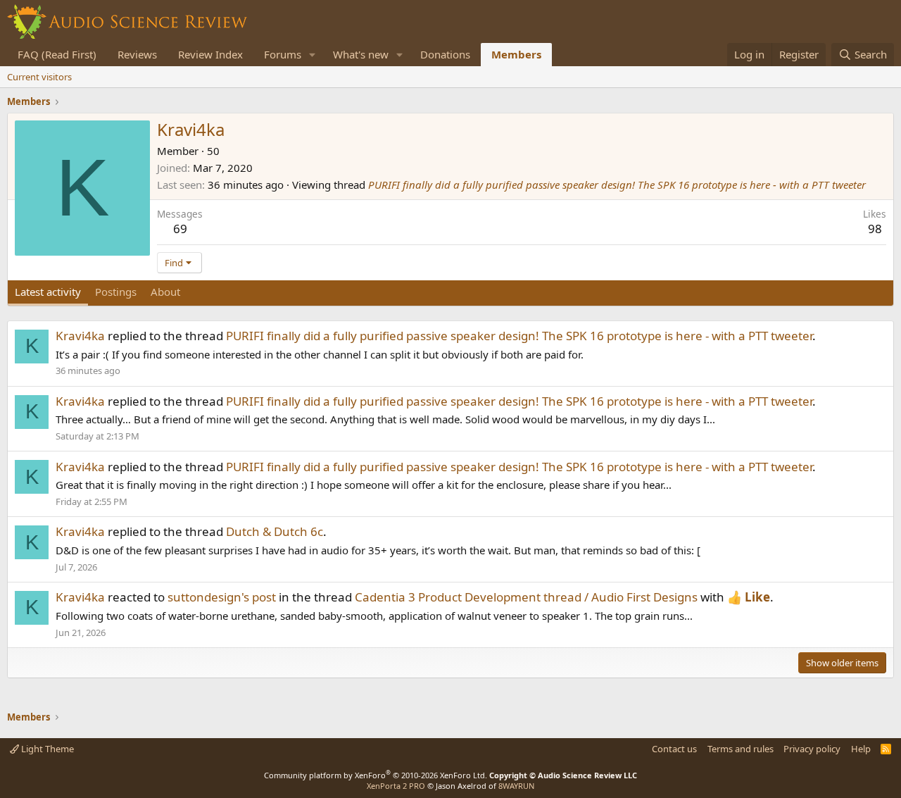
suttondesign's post (222, 597)
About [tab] (165, 292)
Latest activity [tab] (48, 292)
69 (180, 228)
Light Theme (46, 748)
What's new (361, 54)
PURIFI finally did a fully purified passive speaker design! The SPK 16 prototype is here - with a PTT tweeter (617, 184)
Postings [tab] (116, 292)
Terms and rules (740, 748)
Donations (445, 54)
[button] (312, 54)
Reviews (137, 54)
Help (861, 748)
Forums (282, 54)
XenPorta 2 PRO (396, 785)
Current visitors (39, 76)
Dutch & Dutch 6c (274, 531)
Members (516, 54)
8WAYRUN (516, 785)
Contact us (674, 748)
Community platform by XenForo (375, 775)
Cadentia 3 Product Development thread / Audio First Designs (526, 597)
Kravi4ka (80, 336)
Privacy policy (811, 748)
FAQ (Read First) (57, 54)
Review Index (210, 54)
